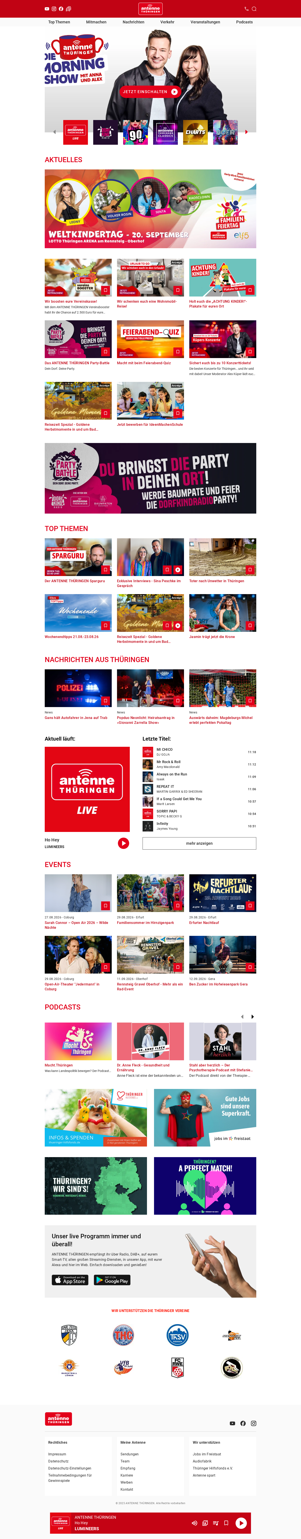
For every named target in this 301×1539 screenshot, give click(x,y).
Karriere (127, 1475)
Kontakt (127, 1489)
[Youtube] (47, 9)
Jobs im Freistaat (207, 1454)
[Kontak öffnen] (246, 8)
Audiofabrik (202, 1461)
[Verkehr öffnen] (68, 8)
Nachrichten (133, 22)
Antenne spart (204, 1475)
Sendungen (130, 1454)
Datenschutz (58, 1461)
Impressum (57, 1454)
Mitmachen (96, 22)
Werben (127, 1482)
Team (125, 1461)
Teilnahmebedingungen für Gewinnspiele (70, 1478)
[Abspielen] (241, 1523)
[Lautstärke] (194, 1523)
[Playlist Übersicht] (215, 1523)
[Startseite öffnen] (150, 9)
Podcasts (244, 22)
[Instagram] (54, 9)
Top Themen (59, 22)
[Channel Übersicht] (205, 1523)
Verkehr (167, 22)
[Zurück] (242, 1016)
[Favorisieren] (226, 1523)
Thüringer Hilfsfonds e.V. (213, 1468)
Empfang (128, 1468)
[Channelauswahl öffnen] (254, 8)
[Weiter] (252, 1016)
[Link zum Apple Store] (70, 1281)
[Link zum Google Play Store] (112, 1281)
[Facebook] (61, 9)
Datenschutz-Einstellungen (69, 1468)
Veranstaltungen (205, 22)
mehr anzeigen (199, 843)
